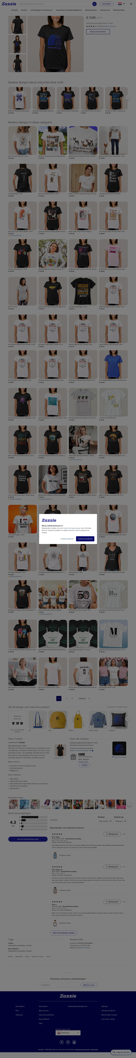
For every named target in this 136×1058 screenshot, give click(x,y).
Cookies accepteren (85, 539)
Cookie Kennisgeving (70, 528)
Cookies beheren (67, 539)
